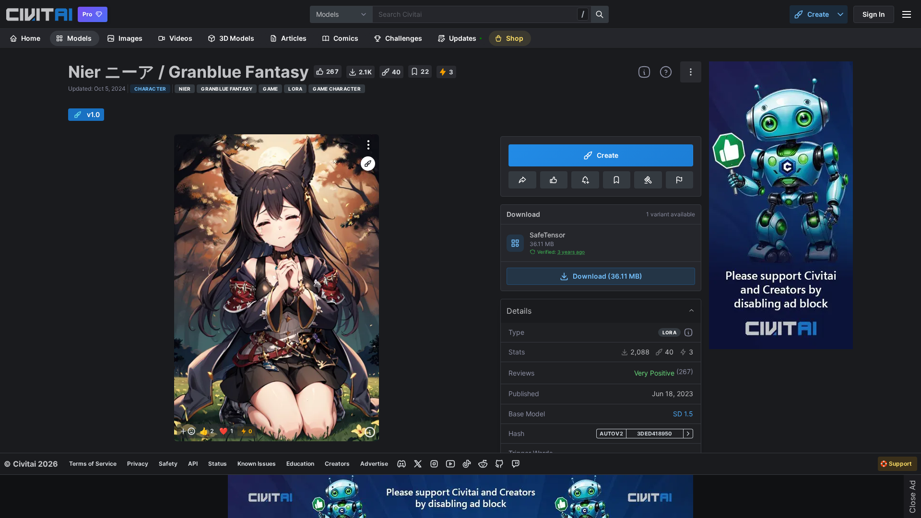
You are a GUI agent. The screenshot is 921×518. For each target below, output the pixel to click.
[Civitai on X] (418, 464)
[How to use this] (688, 332)
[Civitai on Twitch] (516, 464)
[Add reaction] (187, 431)
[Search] (600, 14)
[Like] (553, 179)
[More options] (368, 145)
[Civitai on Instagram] (434, 464)
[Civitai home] (39, 14)
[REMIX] (368, 163)
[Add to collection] (616, 179)
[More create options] (840, 14)
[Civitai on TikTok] (467, 464)
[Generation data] (370, 432)
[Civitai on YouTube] (450, 464)
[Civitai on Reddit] (483, 464)
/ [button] (582, 14)
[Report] (679, 179)
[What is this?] (644, 72)
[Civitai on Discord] (401, 464)
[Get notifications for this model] (585, 179)
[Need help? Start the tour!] (665, 71)
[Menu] (906, 14)
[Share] (522, 179)
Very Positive (654, 373)
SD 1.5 (683, 414)
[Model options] (690, 71)
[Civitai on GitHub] (499, 464)
